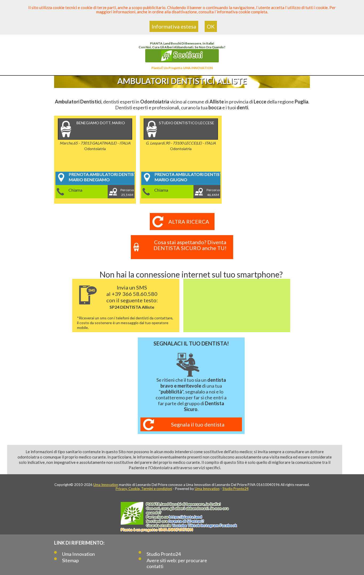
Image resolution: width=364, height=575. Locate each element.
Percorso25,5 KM (127, 192)
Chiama (75, 189)
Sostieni (187, 54)
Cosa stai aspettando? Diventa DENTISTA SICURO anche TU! (190, 245)
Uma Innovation (105, 484)
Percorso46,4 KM (213, 192)
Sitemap (70, 560)
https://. (185, 516)
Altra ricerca (188, 221)
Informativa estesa (174, 26)
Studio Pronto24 (236, 488)
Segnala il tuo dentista (197, 424)
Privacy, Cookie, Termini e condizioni (144, 488)
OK (211, 26)
